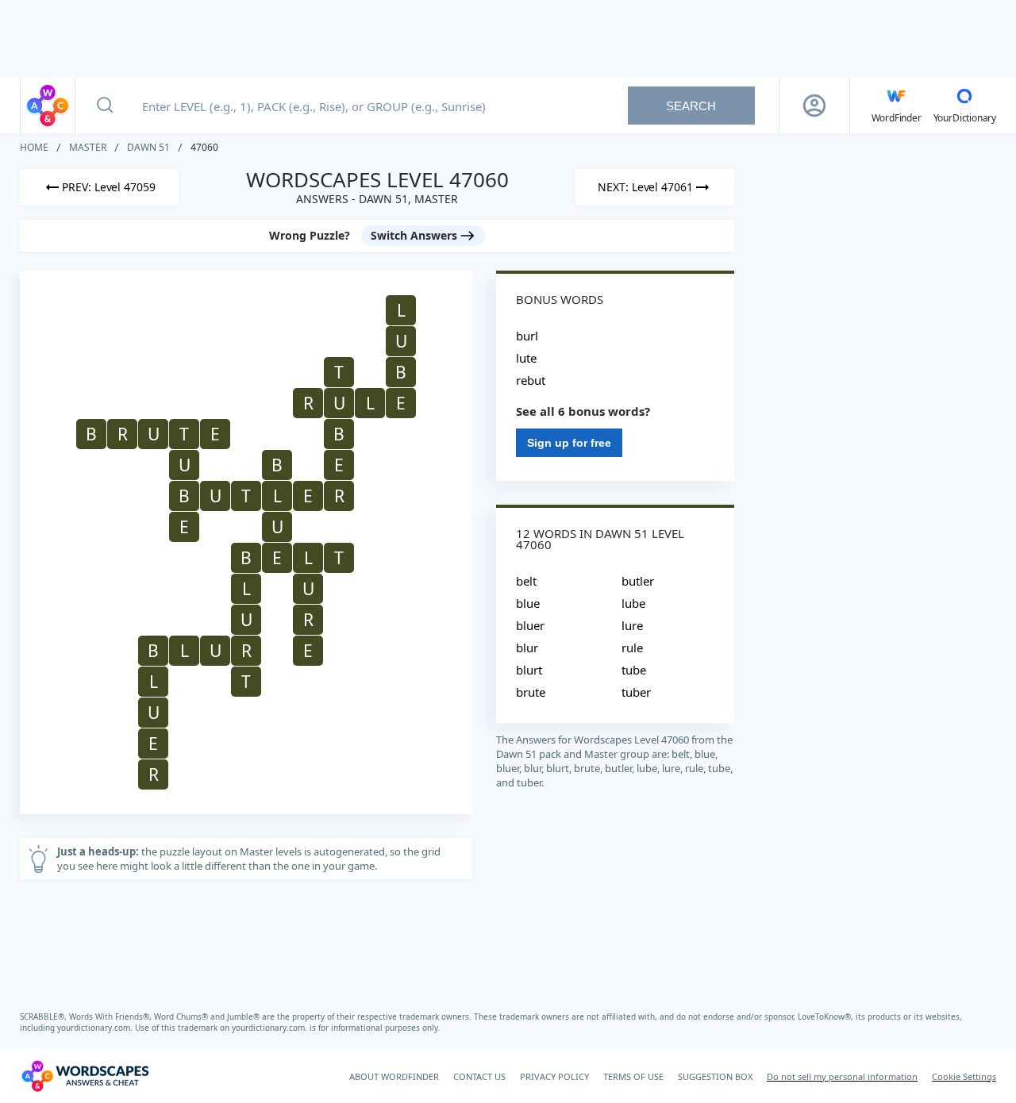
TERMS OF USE (633, 1076)
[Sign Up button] (814, 105)
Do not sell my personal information (842, 1076)
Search (691, 106)
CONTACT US (479, 1076)
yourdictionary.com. (96, 1027)
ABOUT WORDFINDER (394, 1076)
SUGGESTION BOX (715, 1076)
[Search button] (104, 105)
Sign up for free (569, 442)
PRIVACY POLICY (554, 1076)
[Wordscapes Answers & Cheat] (47, 105)
